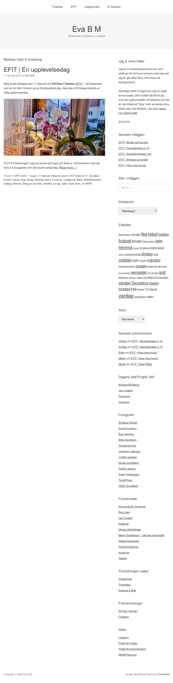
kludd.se (124, 524)
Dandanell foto (127, 446)
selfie (64, 183)
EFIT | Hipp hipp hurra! (132, 165)
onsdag (141, 265)
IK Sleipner (114, 7)
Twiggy (123, 558)
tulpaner (141, 289)
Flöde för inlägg (128, 643)
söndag (125, 282)
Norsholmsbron (127, 266)
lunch (121, 254)
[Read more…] (68, 167)
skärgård (154, 272)
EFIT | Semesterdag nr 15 (134, 148)
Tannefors (140, 282)
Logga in (124, 637)
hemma (125, 247)
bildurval (56, 175)
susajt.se (124, 402)
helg (23, 179)
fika (144, 234)
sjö (149, 272)
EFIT (74, 7)
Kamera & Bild (127, 590)
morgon (143, 260)
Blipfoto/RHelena (129, 385)
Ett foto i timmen (128, 611)
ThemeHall (163, 674)
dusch (65, 175)
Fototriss (57, 7)
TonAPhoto (125, 480)
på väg (56, 183)
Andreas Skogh (128, 423)
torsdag (124, 288)
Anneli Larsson (128, 428)
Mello (79, 179)
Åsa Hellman (126, 434)
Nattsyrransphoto (129, 541)
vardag (126, 295)
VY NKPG (87, 183)
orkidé (150, 266)
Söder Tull (141, 277)
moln (135, 260)
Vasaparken (140, 296)
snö (162, 272)
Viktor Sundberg (128, 486)
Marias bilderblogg (130, 529)
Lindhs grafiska (128, 457)
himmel (136, 248)
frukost (16, 179)
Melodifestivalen (92, 179)
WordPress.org (128, 655)
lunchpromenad (132, 254)
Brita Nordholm (128, 440)
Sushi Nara (74, 183)
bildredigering (125, 234)
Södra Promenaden (157, 277)
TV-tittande (151, 289)
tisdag (154, 282)
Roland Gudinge (128, 547)
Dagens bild (92, 7)
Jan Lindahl (126, 390)
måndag (153, 259)
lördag (30, 179)
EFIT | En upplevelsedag (37, 69)
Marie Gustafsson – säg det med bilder (142, 535)
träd (133, 288)
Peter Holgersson (129, 474)
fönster (7, 179)
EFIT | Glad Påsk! (141, 364)
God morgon (149, 241)
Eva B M (86, 28)
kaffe (154, 248)
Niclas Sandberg (129, 463)
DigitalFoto (125, 579)
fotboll (153, 233)
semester (139, 272)
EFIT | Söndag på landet (133, 160)
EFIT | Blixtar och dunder (133, 142)
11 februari (44, 175)
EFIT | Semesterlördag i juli (135, 154)
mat (155, 254)
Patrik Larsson (127, 469)
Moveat (17, 183)
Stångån (132, 277)
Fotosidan (125, 585)
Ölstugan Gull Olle (32, 183)
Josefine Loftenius (129, 451)
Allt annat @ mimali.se (132, 506)
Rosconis (124, 396)
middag (8, 183)
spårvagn (124, 277)
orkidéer (47, 183)
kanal (160, 248)
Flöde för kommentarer (132, 649)
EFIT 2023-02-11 (79, 175)
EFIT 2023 (20, 175)
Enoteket (94, 175)
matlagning (69, 179)
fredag (163, 233)
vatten (150, 296)
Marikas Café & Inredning (48, 179)
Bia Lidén (124, 512)
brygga (136, 234)
